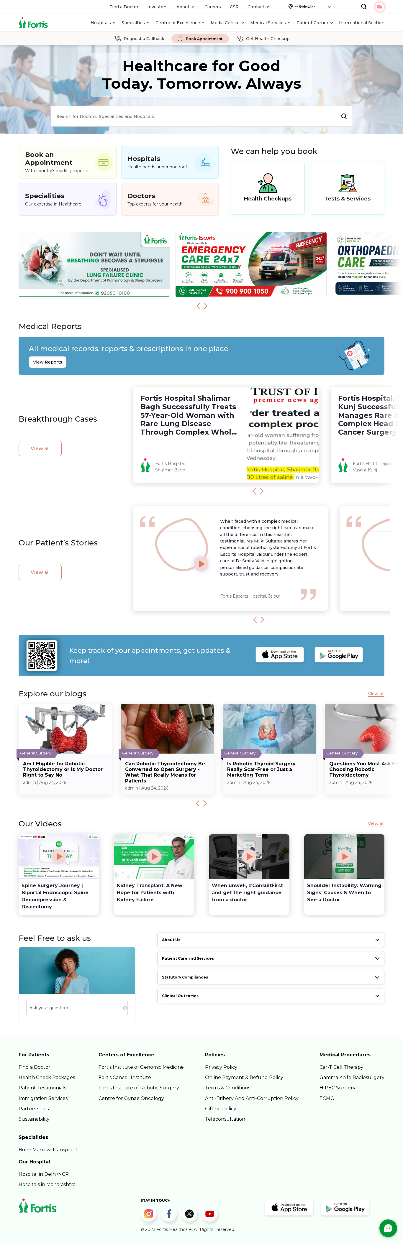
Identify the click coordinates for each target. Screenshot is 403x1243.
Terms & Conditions (227, 1088)
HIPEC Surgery (338, 1088)
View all (40, 448)
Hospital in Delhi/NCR (44, 1174)
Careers (212, 6)
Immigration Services (43, 1098)
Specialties (133, 22)
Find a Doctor (123, 6)
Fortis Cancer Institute (125, 1077)
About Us (171, 940)
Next (206, 305)
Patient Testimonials (42, 1088)
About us (186, 6)
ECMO (327, 1098)
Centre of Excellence (177, 22)
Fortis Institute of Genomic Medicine (141, 1067)
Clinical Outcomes (180, 996)
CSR (234, 6)
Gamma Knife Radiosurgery (352, 1077)
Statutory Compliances (185, 977)
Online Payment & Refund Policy (244, 1077)
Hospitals (101, 22)
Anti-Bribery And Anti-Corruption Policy (252, 1098)
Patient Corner (312, 22)
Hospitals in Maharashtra (47, 1184)
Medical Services (268, 22)
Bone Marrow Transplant (48, 1149)
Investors (157, 6)
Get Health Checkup (268, 38)
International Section (361, 22)
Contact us (259, 6)
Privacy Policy (221, 1067)
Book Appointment (204, 39)
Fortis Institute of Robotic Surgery (139, 1088)
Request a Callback (144, 38)
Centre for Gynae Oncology (131, 1098)
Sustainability (34, 1119)
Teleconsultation (225, 1119)
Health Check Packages (47, 1077)
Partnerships (34, 1109)
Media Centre (225, 22)
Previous (198, 305)
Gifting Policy (220, 1109)
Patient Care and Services (188, 958)
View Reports (47, 362)
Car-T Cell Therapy (341, 1067)
